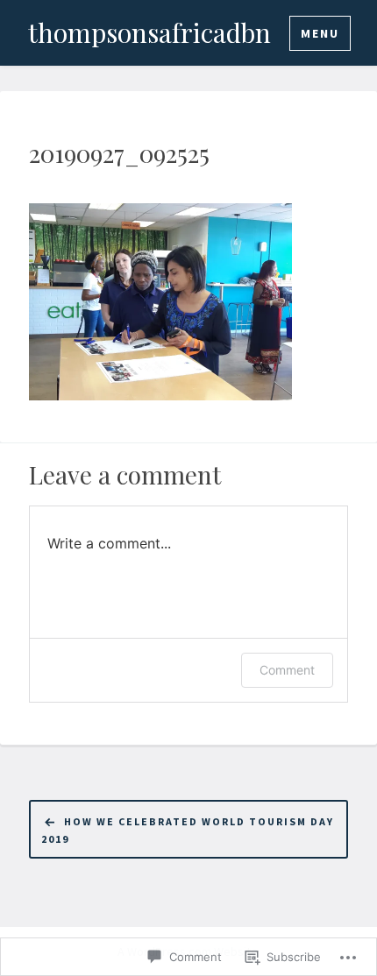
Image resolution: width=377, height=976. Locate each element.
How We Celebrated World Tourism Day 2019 (187, 829)
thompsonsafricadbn (149, 32)
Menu (320, 33)
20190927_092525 (119, 153)
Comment (287, 669)
